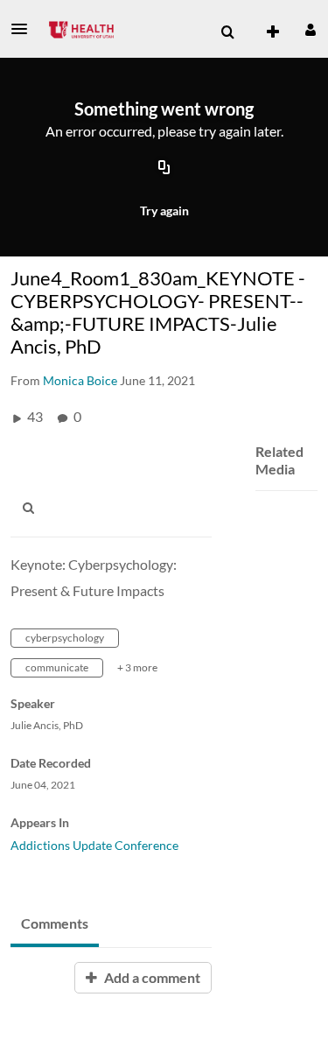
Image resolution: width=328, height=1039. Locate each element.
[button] (24, 29)
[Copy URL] (164, 169)
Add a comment (150, 977)
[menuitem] (227, 32)
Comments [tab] (54, 923)
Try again (164, 210)
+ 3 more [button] (137, 667)
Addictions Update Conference (94, 845)
